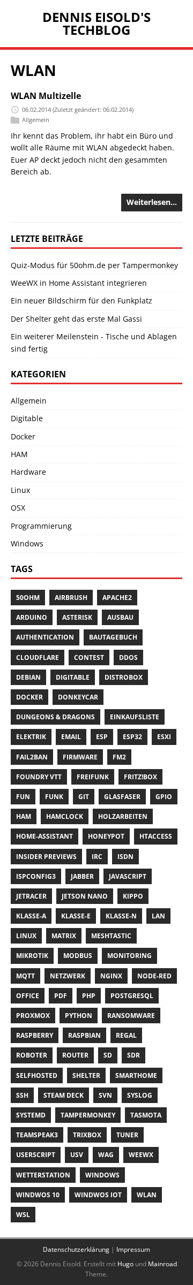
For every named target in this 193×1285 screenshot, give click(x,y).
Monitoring (129, 955)
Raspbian (84, 1035)
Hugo (125, 1263)
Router (75, 1055)
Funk (54, 796)
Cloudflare (37, 657)
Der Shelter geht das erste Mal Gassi (76, 319)
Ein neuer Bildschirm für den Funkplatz (81, 300)
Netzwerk (67, 975)
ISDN (125, 856)
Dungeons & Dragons (55, 716)
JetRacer (31, 896)
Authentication (45, 637)
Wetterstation (43, 1175)
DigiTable (73, 677)
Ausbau (120, 617)
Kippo (133, 896)
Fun (23, 796)
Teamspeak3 (37, 1134)
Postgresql (131, 995)
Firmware (80, 757)
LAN (158, 916)
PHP (88, 995)
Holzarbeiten (122, 816)
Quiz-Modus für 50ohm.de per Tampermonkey (94, 265)
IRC (97, 856)
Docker (23, 436)
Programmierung (41, 526)
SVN (105, 1095)
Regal (126, 1035)
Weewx (141, 1154)
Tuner (127, 1134)
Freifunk (93, 776)
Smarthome (136, 1075)
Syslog (139, 1095)
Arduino (31, 617)
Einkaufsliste (134, 716)
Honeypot (106, 836)
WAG (106, 1154)
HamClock (64, 816)
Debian (28, 677)
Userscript (35, 1154)
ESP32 (132, 736)
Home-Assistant (44, 836)
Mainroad (162, 1263)
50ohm (28, 597)
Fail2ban (32, 757)
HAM (19, 454)
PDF (60, 995)
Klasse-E (76, 916)
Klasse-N (121, 916)
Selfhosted (36, 1075)
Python (78, 1015)
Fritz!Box (140, 776)
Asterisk (77, 617)
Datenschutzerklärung (76, 1249)
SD (107, 1055)
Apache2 (117, 597)
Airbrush (71, 597)
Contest (89, 657)
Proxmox (33, 1015)
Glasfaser (122, 796)
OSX (18, 508)
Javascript (127, 876)
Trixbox (87, 1134)
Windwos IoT (98, 1194)
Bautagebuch (113, 637)
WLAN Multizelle (46, 96)
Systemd (31, 1115)
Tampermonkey (88, 1115)
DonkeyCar (78, 697)
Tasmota (145, 1115)
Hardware (28, 472)
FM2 (119, 757)
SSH (22, 1095)
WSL (23, 1214)
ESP (102, 736)
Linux (20, 490)
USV (76, 1154)
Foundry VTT (39, 776)
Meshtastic (111, 935)
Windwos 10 (38, 1194)
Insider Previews (46, 856)
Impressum (133, 1249)
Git (83, 796)
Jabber (82, 876)
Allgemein (35, 120)
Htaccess (155, 836)
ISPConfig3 (36, 876)
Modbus (77, 955)
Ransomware (131, 1015)
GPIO (163, 796)
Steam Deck (63, 1095)
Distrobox (124, 677)
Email (71, 736)
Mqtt (25, 975)
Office (27, 995)
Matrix (63, 935)
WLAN (147, 1194)
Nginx (111, 975)
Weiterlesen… (152, 202)
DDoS (128, 657)
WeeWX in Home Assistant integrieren (79, 283)
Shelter (86, 1075)
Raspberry (34, 1035)
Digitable (27, 418)
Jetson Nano (85, 896)
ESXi (164, 736)
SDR (133, 1055)
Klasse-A (31, 916)
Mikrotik (32, 955)
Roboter (31, 1055)
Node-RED (154, 975)
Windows (27, 543)
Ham (23, 816)
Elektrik (31, 736)
